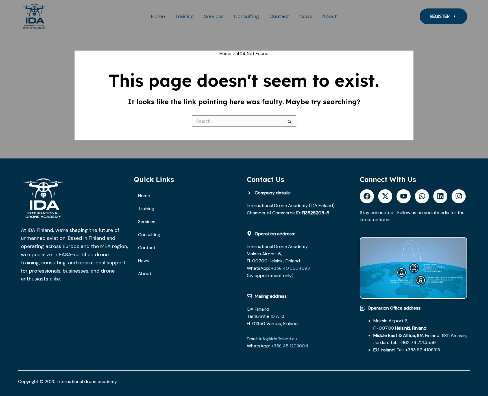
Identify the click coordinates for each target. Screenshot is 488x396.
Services (214, 16)
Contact (279, 16)
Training (184, 16)
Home (158, 16)
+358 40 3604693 (290, 268)
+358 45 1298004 (289, 346)
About (329, 16)
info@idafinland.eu (278, 339)
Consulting (246, 16)
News (305, 16)
